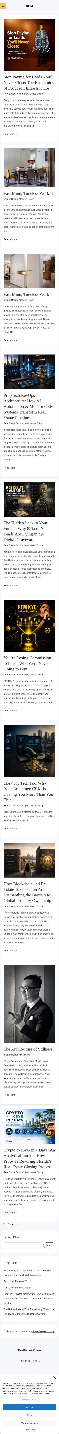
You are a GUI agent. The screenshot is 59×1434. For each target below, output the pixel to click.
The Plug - (26, 1360)
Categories (26, 1331)
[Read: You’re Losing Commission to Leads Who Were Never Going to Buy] (30, 625)
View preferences (29, 1423)
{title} (28, 1430)
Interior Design (11, 199)
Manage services (29, 1399)
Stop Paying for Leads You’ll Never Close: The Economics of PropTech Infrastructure (29, 82)
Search (49, 1245)
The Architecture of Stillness (28, 1049)
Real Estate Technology (16, 94)
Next (13, 1224)
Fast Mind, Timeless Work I (28, 294)
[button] (54, 1377)
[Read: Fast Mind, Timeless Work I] (30, 271)
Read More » (10, 134)
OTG (36, 1360)
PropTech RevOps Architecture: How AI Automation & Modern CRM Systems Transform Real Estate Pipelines (29, 406)
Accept (29, 1407)
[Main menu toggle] (3, 6)
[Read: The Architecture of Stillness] (30, 1004)
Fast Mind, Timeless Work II (28, 193)
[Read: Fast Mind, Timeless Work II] (30, 167)
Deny (29, 1415)
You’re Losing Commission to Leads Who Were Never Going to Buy (27, 663)
